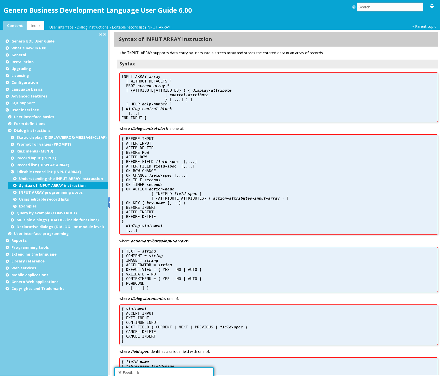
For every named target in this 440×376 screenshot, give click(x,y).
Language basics (27, 89)
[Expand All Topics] (105, 34)
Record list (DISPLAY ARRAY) (43, 164)
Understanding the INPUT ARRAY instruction (61, 178)
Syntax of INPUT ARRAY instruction (52, 185)
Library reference (28, 260)
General (18, 54)
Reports (19, 240)
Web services (23, 267)
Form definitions (29, 123)
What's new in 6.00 (28, 47)
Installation (22, 61)
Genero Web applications (35, 281)
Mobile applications (29, 274)
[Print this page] (432, 6)
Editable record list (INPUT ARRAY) (142, 27)
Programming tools (30, 247)
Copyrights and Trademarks (37, 288)
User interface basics (34, 116)
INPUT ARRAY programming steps (51, 192)
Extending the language (34, 254)
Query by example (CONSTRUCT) (47, 212)
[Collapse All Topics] (101, 34)
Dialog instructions (92, 27)
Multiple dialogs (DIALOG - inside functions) (58, 219)
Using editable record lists (44, 199)
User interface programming (41, 233)
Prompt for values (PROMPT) (44, 144)
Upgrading (21, 68)
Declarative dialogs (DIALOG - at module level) (60, 226)
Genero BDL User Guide (32, 41)
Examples (28, 205)
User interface (61, 27)
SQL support (23, 102)
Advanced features (29, 96)
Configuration (24, 82)
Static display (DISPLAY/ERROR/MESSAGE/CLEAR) (62, 137)
